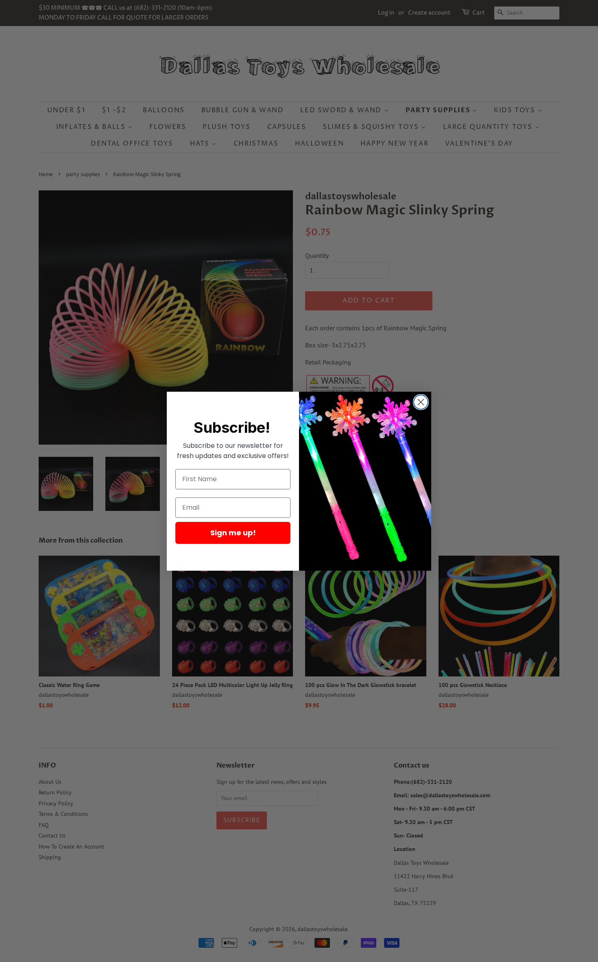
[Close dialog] (421, 402)
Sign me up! (233, 533)
